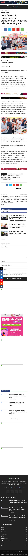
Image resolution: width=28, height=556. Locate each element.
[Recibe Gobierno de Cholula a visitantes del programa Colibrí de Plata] (4, 396)
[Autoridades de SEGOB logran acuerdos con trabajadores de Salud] (4, 404)
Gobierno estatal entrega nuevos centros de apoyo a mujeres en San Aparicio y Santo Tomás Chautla (20, 199)
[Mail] (12, 491)
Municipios (3, 12)
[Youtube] (20, 491)
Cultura (2, 545)
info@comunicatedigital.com (17, 487)
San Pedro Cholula (16, 177)
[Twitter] (16, 491)
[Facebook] (7, 491)
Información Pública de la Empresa (10, 551)
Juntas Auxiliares (11, 175)
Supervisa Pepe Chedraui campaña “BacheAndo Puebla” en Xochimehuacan (17, 233)
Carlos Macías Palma (6, 540)
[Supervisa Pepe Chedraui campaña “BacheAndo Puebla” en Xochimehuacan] (4, 233)
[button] (26, 7)
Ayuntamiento (10, 173)
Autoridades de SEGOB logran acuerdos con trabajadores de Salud (16, 404)
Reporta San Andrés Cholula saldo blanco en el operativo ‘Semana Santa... (17, 509)
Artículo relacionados (7, 209)
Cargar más (13, 418)
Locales (2, 235)
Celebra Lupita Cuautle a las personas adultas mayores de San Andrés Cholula (17, 226)
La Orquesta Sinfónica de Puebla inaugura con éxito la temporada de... (17, 517)
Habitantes (3, 175)
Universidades (4, 534)
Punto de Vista (4, 538)
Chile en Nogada (18, 173)
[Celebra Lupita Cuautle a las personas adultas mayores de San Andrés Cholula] (4, 226)
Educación (3, 543)
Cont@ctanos (22, 551)
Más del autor (5, 211)
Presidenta (3, 177)
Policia (2, 536)
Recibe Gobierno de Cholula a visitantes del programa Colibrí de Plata (17, 396)
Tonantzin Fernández (5, 179)
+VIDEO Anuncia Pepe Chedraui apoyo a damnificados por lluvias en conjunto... (18, 412)
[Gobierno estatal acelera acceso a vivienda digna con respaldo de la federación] (4, 502)
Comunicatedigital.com (8, 26)
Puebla (7, 12)
